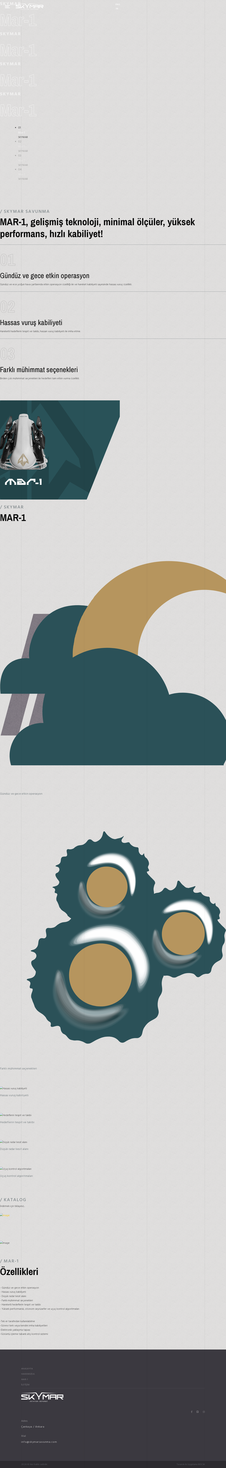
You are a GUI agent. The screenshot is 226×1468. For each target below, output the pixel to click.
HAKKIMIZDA (28, 1374)
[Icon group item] (191, 1412)
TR (116, 9)
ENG (117, 4)
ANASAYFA (27, 1369)
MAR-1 (24, 1379)
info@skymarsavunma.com (39, 1442)
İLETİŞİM (25, 1385)
